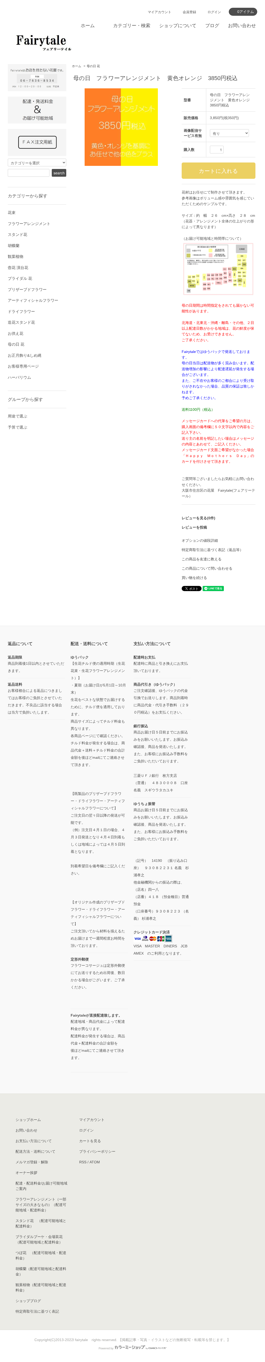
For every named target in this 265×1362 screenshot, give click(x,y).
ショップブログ (28, 1301)
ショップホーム (28, 1120)
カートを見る (90, 1141)
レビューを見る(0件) (198, 518)
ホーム (88, 25)
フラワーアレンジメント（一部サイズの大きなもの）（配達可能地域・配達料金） (41, 1204)
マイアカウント (159, 12)
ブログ (212, 25)
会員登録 (189, 12)
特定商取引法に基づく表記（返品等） (212, 550)
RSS (82, 1162)
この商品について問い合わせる (207, 568)
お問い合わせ (242, 25)
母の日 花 (93, 66)
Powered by (106, 1348)
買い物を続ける (194, 578)
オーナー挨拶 (26, 1173)
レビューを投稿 (194, 527)
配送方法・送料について (35, 1151)
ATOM (95, 1162)
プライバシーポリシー (97, 1151)
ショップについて (177, 25)
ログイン (214, 12)
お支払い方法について (34, 1141)
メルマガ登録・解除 (32, 1162)
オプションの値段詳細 (200, 540)
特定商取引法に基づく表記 (37, 1311)
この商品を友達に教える (202, 559)
